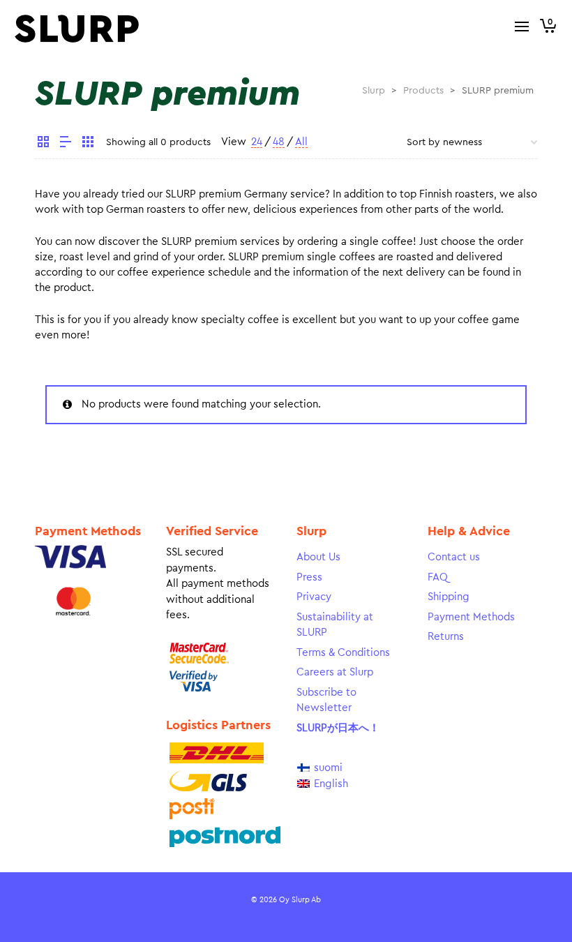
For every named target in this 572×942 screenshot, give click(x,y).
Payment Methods (471, 617)
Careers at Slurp (334, 672)
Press (309, 577)
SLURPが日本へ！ (337, 728)
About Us (318, 557)
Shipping (448, 597)
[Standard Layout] (43, 143)
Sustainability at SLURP (334, 625)
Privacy (313, 597)
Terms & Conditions (343, 653)
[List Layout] (65, 143)
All (301, 142)
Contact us (454, 557)
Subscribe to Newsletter (326, 700)
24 (256, 142)
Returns (446, 636)
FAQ (438, 577)
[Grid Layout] (88, 143)
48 (279, 142)
